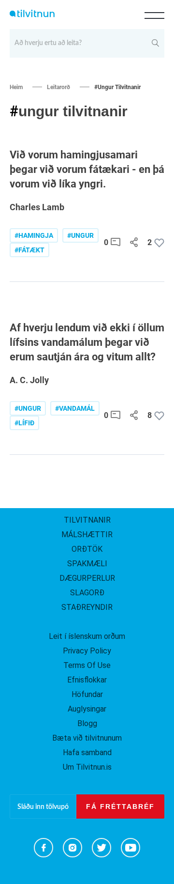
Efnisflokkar (87, 679)
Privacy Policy (87, 650)
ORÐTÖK (87, 549)
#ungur (80, 235)
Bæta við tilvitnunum (87, 738)
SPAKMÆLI (87, 563)
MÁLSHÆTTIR (87, 534)
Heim (16, 87)
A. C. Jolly (29, 380)
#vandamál (75, 408)
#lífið (24, 423)
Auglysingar (87, 708)
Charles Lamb (37, 207)
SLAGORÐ (87, 592)
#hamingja (33, 235)
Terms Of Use (87, 665)
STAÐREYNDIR (87, 607)
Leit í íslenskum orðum (87, 636)
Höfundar (87, 694)
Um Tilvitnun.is (87, 767)
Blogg (87, 723)
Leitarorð (58, 87)
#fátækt (29, 250)
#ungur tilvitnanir (117, 87)
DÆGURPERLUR (87, 578)
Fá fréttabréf (120, 806)
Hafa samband (87, 752)
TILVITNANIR (87, 520)
